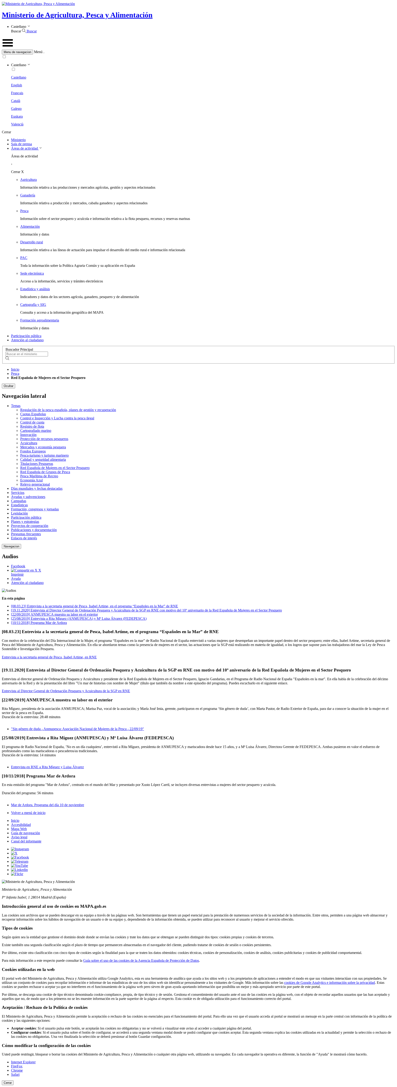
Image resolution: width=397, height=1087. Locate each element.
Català (15, 101)
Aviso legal (19, 837)
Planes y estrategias (25, 522)
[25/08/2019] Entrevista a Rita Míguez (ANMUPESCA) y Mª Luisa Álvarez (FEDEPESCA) (79, 618)
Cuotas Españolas (33, 414)
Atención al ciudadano (27, 340)
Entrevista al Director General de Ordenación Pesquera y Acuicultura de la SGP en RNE (66, 691)
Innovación (28, 435)
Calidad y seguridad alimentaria (43, 459)
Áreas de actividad (25, 148)
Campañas (18, 501)
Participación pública (26, 336)
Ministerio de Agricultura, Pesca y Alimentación (77, 15)
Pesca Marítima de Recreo (39, 476)
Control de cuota (32, 422)
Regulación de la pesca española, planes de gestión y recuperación (68, 410)
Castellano (18, 77)
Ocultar (8, 386)
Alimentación (30, 226)
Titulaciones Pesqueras (36, 464)
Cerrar (8, 1082)
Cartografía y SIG (33, 305)
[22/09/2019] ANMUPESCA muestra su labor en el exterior (54, 614)
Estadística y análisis (35, 289)
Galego (16, 109)
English (16, 85)
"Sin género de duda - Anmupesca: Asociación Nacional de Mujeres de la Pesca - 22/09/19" (77, 729)
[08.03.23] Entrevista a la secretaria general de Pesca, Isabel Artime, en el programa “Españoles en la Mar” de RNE (94, 606)
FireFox (17, 1066)
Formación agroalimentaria (39, 320)
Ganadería (27, 195)
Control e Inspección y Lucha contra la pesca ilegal (57, 418)
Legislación (19, 513)
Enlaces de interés (24, 538)
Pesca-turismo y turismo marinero (44, 455)
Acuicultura (28, 443)
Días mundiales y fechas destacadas (36, 488)
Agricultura (28, 180)
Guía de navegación (25, 833)
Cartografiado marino (35, 431)
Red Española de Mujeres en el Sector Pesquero (55, 468)
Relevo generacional (35, 484)
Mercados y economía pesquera (43, 447)
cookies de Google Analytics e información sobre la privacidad (329, 983)
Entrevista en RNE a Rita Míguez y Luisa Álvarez (47, 767)
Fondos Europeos (33, 451)
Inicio (15, 369)
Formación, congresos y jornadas (35, 509)
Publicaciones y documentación (34, 530)
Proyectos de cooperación (29, 526)
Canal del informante (26, 841)
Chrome (17, 1070)
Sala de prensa (21, 144)
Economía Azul (31, 480)
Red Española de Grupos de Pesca (45, 472)
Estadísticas (19, 505)
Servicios (17, 493)
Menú (38, 52)
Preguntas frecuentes (26, 534)
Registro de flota (32, 426)
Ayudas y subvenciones (28, 497)
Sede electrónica (32, 273)
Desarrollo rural (31, 242)
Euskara (17, 116)
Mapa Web (19, 829)
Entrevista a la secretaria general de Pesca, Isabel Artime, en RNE (49, 657)
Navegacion (11, 546)
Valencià (17, 124)
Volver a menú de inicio (28, 813)
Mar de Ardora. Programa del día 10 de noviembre (47, 805)
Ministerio (18, 140)
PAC (23, 258)
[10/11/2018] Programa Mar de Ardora (39, 623)
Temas (15, 406)
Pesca (24, 211)
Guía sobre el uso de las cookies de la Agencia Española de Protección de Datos (141, 960)
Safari (15, 1074)
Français (17, 93)
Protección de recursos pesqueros (44, 439)
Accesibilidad (21, 825)
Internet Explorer (23, 1062)
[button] (198, 52)
